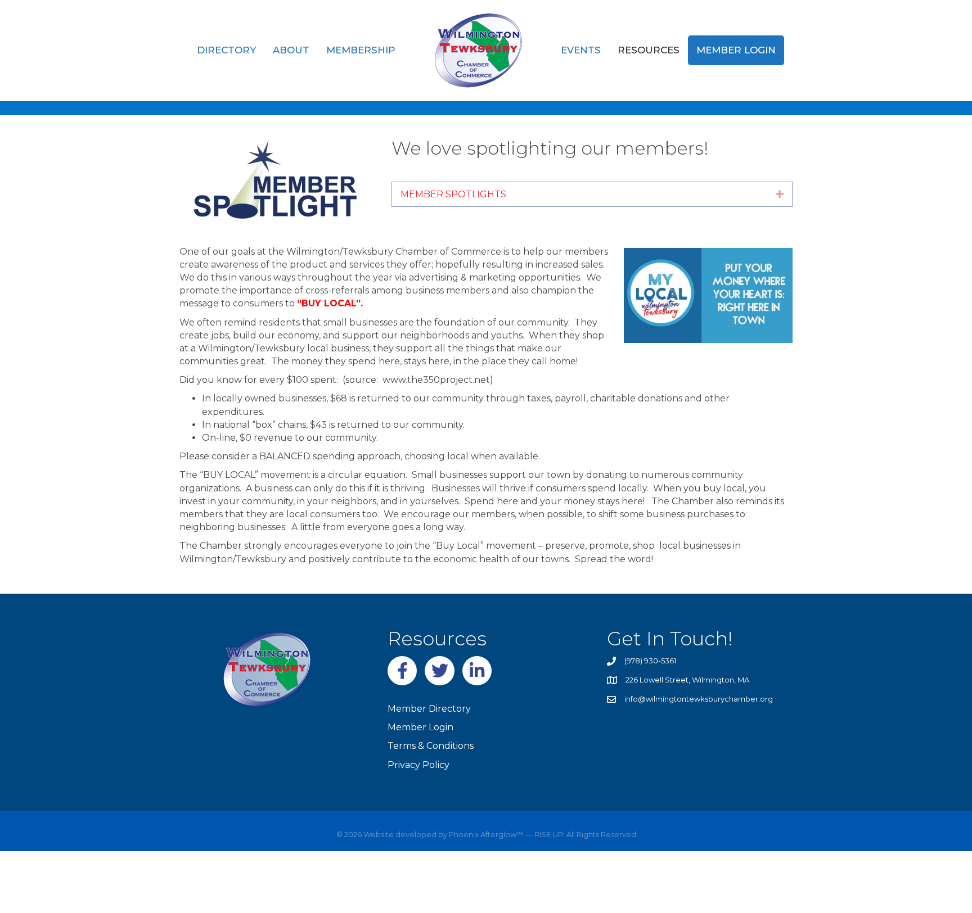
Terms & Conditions (431, 745)
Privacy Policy (418, 765)
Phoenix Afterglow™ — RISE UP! (506, 834)
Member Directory (429, 708)
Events (581, 50)
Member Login (736, 50)
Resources (649, 50)
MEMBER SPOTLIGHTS (453, 194)
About (291, 50)
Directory (226, 50)
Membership (360, 50)
